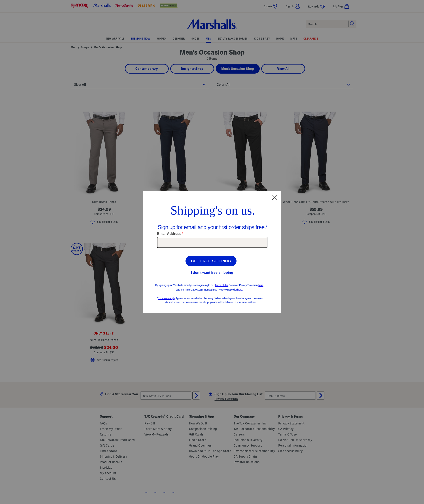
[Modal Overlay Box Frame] (212, 252)
